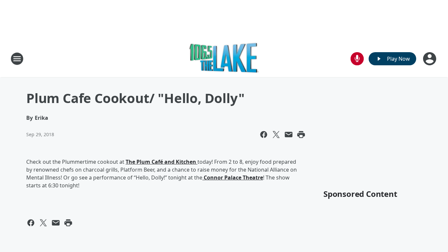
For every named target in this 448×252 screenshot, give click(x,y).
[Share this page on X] (276, 134)
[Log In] (430, 58)
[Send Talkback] (357, 58)
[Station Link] (224, 58)
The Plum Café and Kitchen (161, 161)
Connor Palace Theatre (232, 177)
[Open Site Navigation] (17, 58)
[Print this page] (301, 134)
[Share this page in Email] (288, 134)
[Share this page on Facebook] (263, 134)
